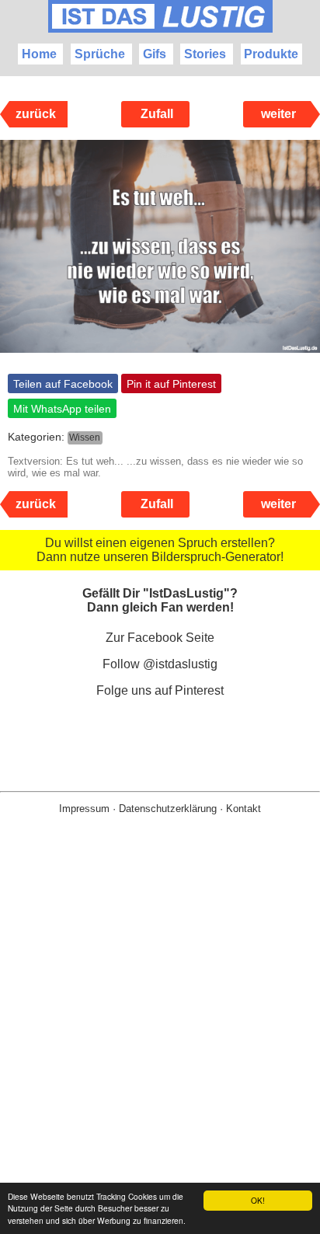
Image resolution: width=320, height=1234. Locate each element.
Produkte (271, 54)
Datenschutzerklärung (168, 808)
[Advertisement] (160, 1049)
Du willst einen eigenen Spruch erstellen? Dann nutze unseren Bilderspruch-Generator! (160, 549)
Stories (205, 54)
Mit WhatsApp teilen (62, 409)
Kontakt (243, 808)
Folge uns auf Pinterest (160, 690)
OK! (258, 1200)
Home (39, 54)
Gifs (154, 54)
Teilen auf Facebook (63, 384)
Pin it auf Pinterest (171, 384)
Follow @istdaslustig (160, 664)
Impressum (84, 808)
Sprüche (100, 54)
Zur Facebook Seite (160, 637)
